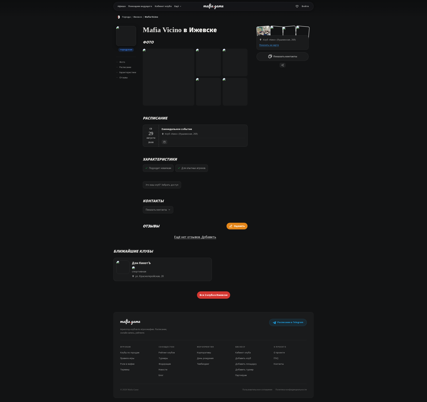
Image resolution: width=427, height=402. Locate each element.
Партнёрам (241, 375)
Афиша (122, 6)
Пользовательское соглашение (257, 389)
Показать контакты (285, 56)
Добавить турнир (244, 369)
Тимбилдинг (203, 364)
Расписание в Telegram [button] (290, 322)
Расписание (125, 67)
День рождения (205, 358)
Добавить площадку (246, 364)
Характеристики (127, 72)
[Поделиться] (283, 65)
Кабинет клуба (163, 6)
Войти (305, 6)
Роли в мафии (127, 364)
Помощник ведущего (140, 6)
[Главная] (118, 17)
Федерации (165, 364)
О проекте (279, 352)
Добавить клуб (243, 358)
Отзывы (123, 77)
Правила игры (127, 358)
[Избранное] (297, 6)
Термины (124, 369)
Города (126, 17)
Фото (122, 62)
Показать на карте (269, 45)
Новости (163, 369)
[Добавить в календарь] (164, 142)
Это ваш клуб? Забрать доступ (162, 185)
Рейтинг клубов (167, 352)
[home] (213, 6)
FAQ (276, 358)
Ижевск (137, 17)
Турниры (163, 358)
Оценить (239, 226)
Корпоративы (204, 352)
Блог (161, 375)
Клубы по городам (129, 352)
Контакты (279, 364)
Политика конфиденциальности (291, 389)
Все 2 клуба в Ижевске (214, 295)
